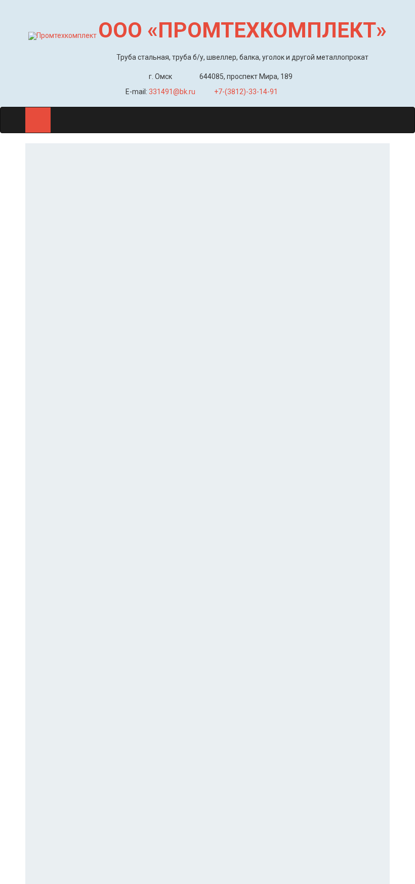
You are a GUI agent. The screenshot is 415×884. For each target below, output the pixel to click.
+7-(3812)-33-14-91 (246, 92)
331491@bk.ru (172, 92)
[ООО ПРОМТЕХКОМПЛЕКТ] (62, 35)
